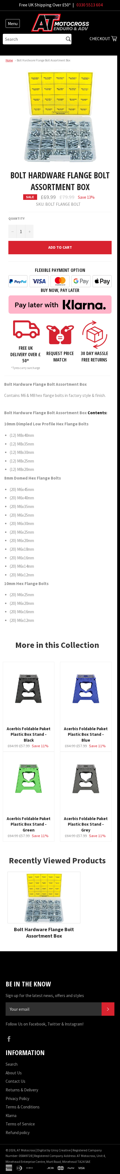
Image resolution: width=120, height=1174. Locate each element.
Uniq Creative (61, 1150)
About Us (14, 1072)
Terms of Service (20, 1124)
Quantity (16, 218)
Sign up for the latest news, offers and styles (45, 995)
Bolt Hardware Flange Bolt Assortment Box (43, 60)
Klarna (11, 1115)
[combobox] (37, 39)
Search (12, 1064)
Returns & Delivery (22, 1089)
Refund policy (18, 1132)
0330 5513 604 (89, 5)
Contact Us (15, 1081)
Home (9, 60)
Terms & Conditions (23, 1107)
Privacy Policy (17, 1098)
